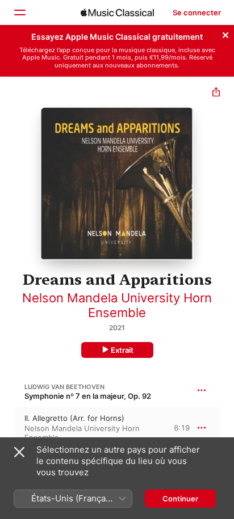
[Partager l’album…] (216, 93)
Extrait (122, 350)
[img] (117, 12)
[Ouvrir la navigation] (19, 12)
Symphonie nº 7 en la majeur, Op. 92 (87, 395)
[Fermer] (225, 33)
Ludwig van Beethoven (64, 387)
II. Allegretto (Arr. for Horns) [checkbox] (74, 418)
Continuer (180, 498)
